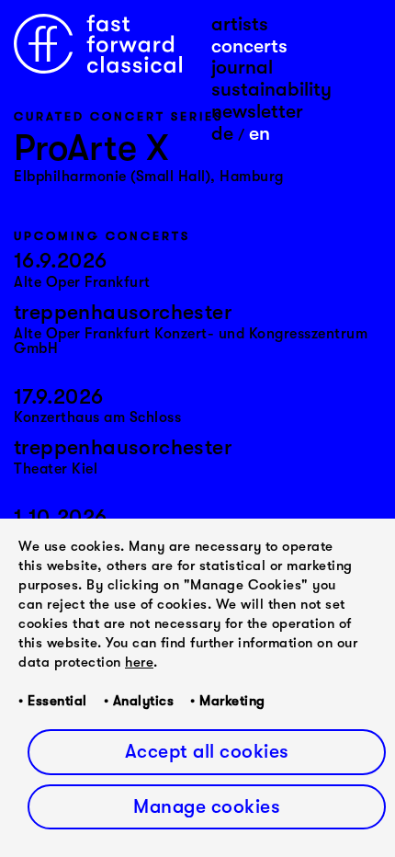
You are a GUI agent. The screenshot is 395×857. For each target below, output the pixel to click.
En (259, 133)
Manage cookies (206, 806)
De (222, 133)
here (139, 662)
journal (242, 67)
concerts (249, 46)
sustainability (271, 89)
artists (239, 24)
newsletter (257, 111)
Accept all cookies (207, 751)
